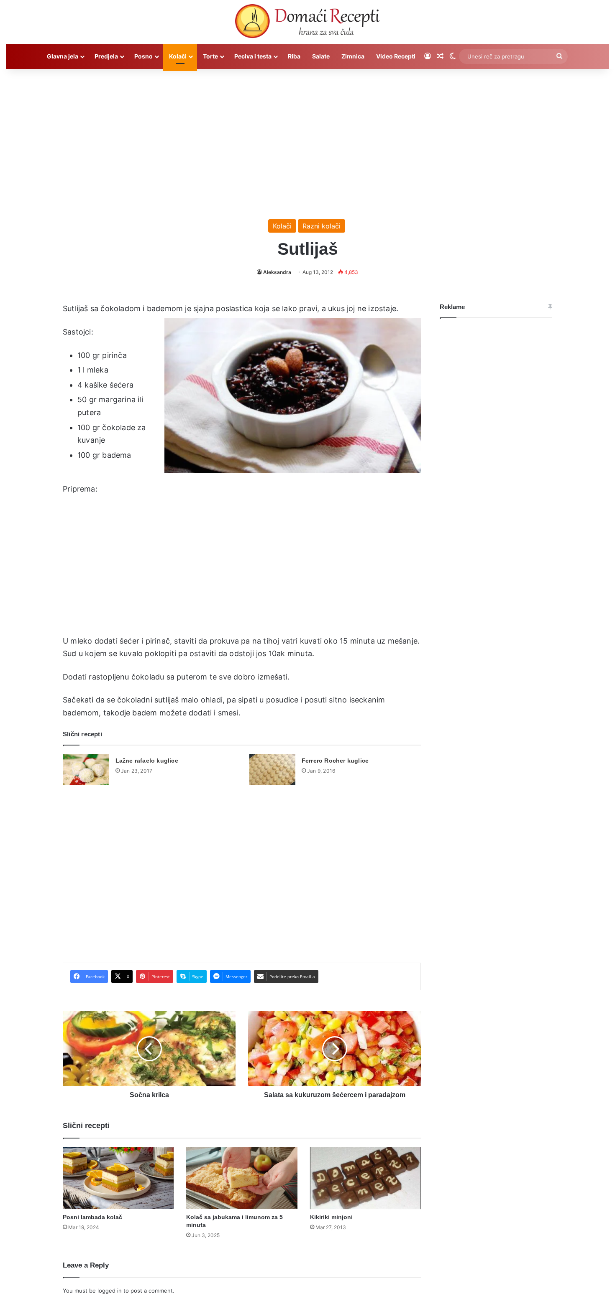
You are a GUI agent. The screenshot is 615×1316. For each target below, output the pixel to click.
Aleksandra (277, 272)
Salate (321, 56)
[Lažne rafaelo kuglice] (86, 769)
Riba (294, 56)
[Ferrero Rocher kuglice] (272, 769)
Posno (143, 56)
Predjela (106, 56)
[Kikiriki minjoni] (365, 1178)
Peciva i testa (253, 56)
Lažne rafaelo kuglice (146, 760)
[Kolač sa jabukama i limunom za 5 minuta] (241, 1178)
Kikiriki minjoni (331, 1217)
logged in (109, 1290)
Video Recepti (395, 56)
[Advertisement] (307, 140)
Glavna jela (62, 56)
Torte (210, 56)
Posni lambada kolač (92, 1217)
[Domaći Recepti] (307, 23)
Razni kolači (321, 226)
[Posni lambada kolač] (118, 1178)
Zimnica (352, 56)
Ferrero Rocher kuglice (335, 760)
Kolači (178, 56)
